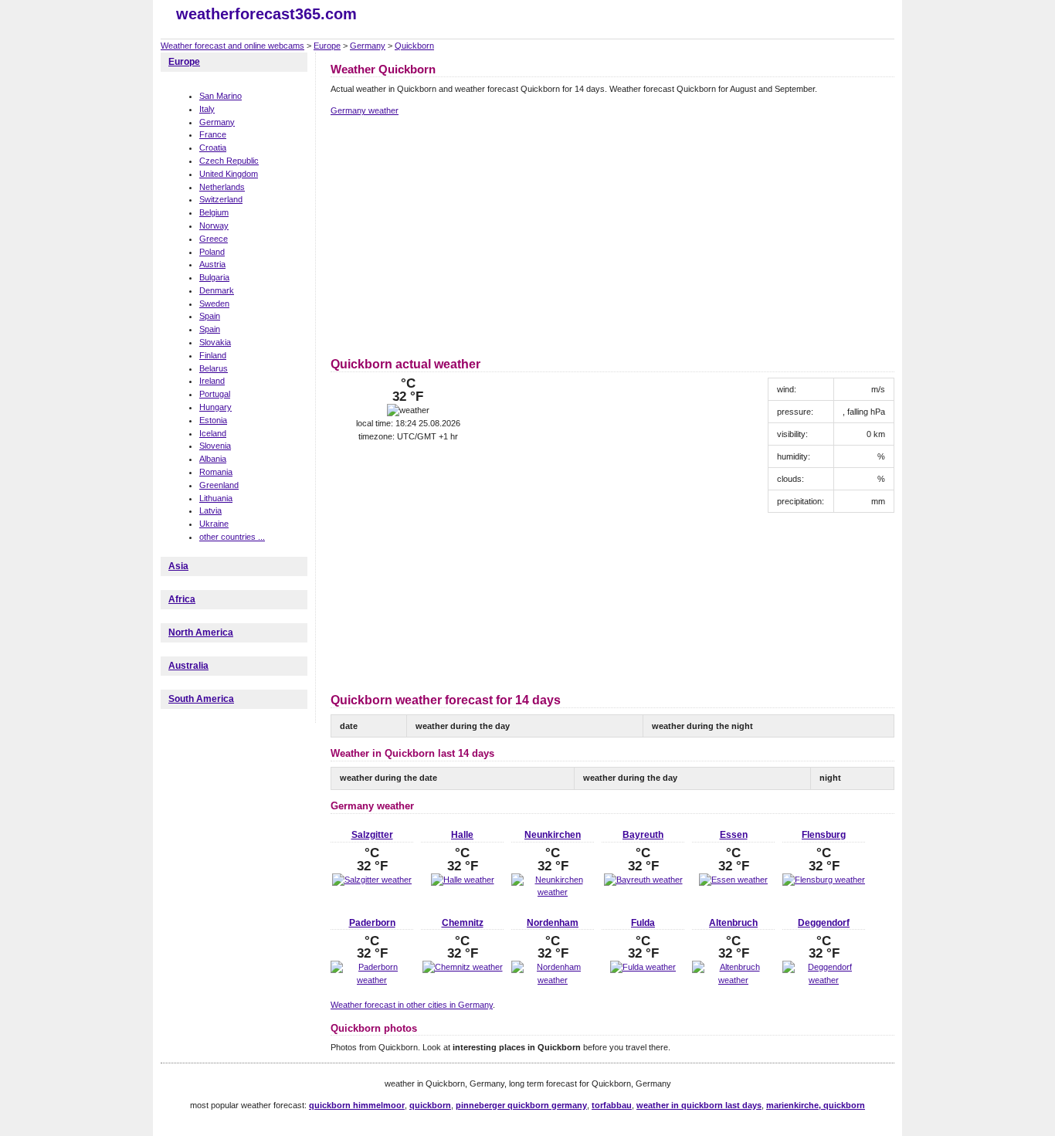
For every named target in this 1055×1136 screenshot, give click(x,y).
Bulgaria (214, 277)
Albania (212, 458)
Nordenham (552, 922)
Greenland (219, 485)
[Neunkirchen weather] (552, 892)
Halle (462, 834)
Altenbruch (733, 922)
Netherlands (222, 187)
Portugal (214, 393)
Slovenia (215, 445)
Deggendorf (824, 922)
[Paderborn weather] (372, 980)
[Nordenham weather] (552, 980)
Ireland (212, 380)
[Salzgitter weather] (372, 879)
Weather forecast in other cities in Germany (412, 1004)
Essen (734, 834)
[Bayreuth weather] (643, 879)
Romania (215, 471)
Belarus (213, 368)
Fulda (643, 922)
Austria (212, 264)
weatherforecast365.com (266, 13)
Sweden (214, 303)
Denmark (216, 290)
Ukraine (214, 523)
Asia (178, 566)
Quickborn (414, 45)
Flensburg (824, 834)
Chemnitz (462, 922)
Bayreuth (642, 834)
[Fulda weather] (643, 967)
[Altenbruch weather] (733, 980)
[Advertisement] (460, 234)
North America (200, 632)
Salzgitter (372, 834)
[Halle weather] (462, 879)
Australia (188, 665)
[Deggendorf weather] (823, 980)
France (212, 134)
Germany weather (365, 110)
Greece (213, 238)
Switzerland (221, 199)
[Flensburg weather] (823, 879)
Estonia (213, 420)
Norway (214, 225)
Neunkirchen (552, 834)
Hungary (215, 407)
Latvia (210, 510)
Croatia (212, 147)
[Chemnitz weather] (462, 967)
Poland (212, 251)
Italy (207, 109)
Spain (209, 315)
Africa (181, 599)
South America (201, 698)
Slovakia (215, 342)
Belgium (214, 212)
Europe (327, 45)
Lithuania (215, 498)
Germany (367, 45)
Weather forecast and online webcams (232, 45)
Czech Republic (229, 160)
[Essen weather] (733, 879)
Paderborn (372, 922)
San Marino (220, 95)
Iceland (212, 433)
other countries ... (232, 536)
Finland (212, 355)
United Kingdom (228, 173)
